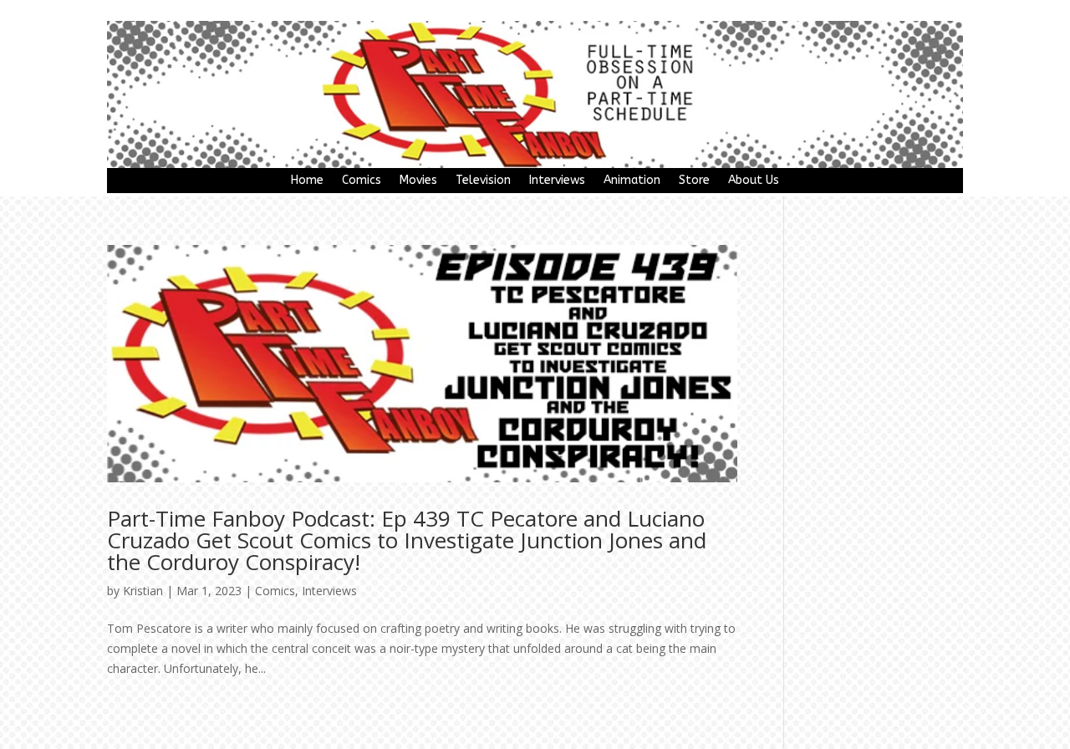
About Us (753, 181)
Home (307, 181)
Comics (361, 181)
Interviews (557, 181)
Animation (632, 181)
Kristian (143, 591)
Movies (418, 181)
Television (483, 181)
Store (694, 181)
